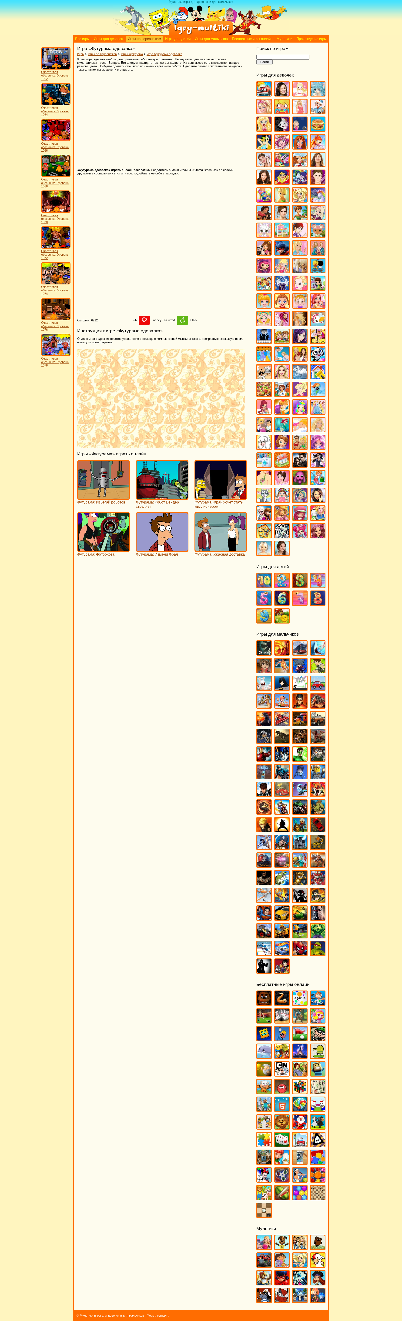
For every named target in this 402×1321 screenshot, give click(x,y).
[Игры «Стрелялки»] (318, 900)
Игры (80, 54)
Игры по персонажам (144, 39)
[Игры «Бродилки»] (300, 1021)
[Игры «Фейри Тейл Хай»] (300, 500)
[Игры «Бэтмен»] (282, 688)
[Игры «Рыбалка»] (282, 883)
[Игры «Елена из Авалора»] (264, 218)
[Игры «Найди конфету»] (300, 1109)
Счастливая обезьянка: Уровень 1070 (55, 218)
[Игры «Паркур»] (264, 847)
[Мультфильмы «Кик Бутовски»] (318, 1265)
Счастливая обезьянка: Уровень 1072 (55, 254)
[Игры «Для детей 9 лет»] (264, 621)
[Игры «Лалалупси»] (318, 235)
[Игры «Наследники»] (300, 341)
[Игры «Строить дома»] (282, 465)
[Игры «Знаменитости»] (282, 218)
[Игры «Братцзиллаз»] (282, 129)
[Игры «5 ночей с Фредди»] (264, 1003)
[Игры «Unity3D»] (264, 653)
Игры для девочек (108, 39)
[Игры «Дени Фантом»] (264, 741)
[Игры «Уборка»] (318, 483)
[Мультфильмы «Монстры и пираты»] (318, 1283)
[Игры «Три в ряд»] (318, 1180)
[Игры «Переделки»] (318, 377)
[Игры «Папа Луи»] (264, 377)
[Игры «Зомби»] (318, 759)
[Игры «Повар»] (282, 394)
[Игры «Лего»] (318, 777)
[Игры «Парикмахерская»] (282, 377)
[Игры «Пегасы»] (300, 377)
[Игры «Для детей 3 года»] (300, 586)
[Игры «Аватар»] (282, 653)
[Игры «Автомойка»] (264, 94)
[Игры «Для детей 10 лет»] (264, 586)
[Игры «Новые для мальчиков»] (300, 830)
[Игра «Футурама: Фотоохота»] (103, 549)
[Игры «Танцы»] (318, 465)
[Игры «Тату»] (264, 483)
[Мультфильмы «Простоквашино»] (282, 1300)
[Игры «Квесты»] (300, 1074)
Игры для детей (178, 39)
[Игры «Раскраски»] (264, 1180)
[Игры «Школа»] (264, 536)
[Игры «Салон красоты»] (300, 430)
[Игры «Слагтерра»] (282, 900)
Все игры (82, 39)
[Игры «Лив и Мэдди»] (318, 253)
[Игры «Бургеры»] (318, 129)
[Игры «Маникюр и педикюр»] (264, 324)
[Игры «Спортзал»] (300, 447)
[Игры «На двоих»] (282, 341)
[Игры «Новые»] (282, 1127)
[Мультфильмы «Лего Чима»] (264, 1283)
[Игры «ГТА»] (318, 724)
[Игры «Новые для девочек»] (318, 341)
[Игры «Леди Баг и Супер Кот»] (282, 253)
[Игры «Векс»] (300, 688)
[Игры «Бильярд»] (264, 1021)
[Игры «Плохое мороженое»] (318, 1145)
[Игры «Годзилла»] (264, 724)
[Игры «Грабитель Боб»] (318, 1039)
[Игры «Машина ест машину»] (282, 794)
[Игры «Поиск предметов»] (264, 1162)
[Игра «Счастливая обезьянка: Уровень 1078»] (55, 355)
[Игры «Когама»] (318, 1074)
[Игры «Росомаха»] (264, 883)
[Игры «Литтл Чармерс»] (264, 271)
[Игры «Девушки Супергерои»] (282, 182)
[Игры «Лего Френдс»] (264, 253)
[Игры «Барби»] (264, 112)
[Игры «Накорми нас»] (318, 812)
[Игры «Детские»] (282, 1056)
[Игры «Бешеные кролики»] (264, 688)
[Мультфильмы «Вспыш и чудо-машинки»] (264, 1265)
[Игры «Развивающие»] (318, 1162)
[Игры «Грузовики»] (300, 724)
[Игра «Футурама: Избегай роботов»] (103, 497)
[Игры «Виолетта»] (264, 165)
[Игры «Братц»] (264, 129)
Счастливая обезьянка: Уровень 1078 (55, 362)
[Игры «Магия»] (282, 288)
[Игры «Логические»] (300, 1092)
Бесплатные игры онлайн (252, 39)
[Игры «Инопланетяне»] (264, 777)
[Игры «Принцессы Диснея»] (318, 412)
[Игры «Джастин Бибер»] (318, 182)
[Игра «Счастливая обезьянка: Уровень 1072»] (55, 247)
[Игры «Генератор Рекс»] (300, 706)
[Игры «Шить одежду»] (318, 518)
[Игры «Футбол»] (300, 936)
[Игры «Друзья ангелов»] (300, 200)
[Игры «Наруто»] (264, 830)
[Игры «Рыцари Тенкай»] (318, 883)
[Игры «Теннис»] (300, 1180)
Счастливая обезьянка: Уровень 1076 (55, 326)
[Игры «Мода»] (300, 324)
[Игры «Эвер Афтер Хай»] (318, 536)
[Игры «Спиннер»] (282, 1180)
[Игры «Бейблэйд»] (300, 671)
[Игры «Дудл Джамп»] (318, 1056)
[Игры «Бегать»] (318, 1003)
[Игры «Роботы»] (300, 865)
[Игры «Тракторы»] (264, 936)
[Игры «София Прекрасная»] (282, 447)
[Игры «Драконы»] (318, 741)
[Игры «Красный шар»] (282, 1092)
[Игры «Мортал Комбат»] (264, 812)
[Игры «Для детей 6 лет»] (282, 603)
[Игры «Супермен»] (264, 918)
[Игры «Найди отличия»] (318, 1109)
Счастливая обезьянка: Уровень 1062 (55, 75)
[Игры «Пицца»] (264, 394)
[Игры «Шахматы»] (318, 1198)
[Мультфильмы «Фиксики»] (318, 1300)
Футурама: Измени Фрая (157, 554)
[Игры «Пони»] (318, 394)
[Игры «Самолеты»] (264, 900)
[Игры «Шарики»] (300, 1198)
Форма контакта (158, 1315)
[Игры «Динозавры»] (282, 741)
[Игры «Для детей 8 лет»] (318, 603)
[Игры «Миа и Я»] (282, 324)
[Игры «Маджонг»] (318, 1092)
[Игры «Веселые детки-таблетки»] (282, 147)
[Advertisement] (144, 120)
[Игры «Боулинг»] (282, 1021)
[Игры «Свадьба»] (318, 430)
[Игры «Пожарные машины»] (282, 865)
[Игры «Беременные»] (300, 112)
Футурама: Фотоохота (95, 554)
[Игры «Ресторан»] (264, 430)
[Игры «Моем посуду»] (318, 324)
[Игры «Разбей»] (300, 1162)
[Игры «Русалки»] (282, 430)
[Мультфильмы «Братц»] (300, 1247)
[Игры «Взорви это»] (318, 1021)
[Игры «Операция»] (282, 359)
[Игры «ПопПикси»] (264, 412)
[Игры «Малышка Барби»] (264, 306)
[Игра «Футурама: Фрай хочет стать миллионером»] (220, 497)
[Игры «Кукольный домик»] (282, 235)
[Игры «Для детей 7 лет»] (300, 603)
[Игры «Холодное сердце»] (264, 518)
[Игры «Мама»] (318, 306)
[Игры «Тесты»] (282, 483)
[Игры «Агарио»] (300, 1003)
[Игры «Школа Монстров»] (282, 536)
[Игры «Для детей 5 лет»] (264, 603)
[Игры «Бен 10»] (318, 671)
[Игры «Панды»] (318, 359)
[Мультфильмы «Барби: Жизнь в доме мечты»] (264, 1247)
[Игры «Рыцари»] (300, 883)
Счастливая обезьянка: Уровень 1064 (55, 111)
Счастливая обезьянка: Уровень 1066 (55, 147)
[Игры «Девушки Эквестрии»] (300, 182)
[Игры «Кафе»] (300, 218)
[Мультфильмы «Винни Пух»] (318, 1247)
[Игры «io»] (282, 1003)
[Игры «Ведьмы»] (264, 147)
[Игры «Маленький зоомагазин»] (318, 288)
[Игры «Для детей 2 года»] (282, 586)
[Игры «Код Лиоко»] (300, 777)
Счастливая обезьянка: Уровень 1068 (55, 183)
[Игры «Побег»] (300, 847)
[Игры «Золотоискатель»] (264, 1074)
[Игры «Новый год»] (300, 1127)
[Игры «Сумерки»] (300, 465)
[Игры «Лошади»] (300, 271)
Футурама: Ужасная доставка (219, 554)
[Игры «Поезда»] (264, 865)
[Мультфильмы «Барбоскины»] (282, 1247)
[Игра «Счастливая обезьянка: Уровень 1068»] (55, 176)
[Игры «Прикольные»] (282, 1162)
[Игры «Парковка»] (318, 830)
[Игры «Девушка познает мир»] (264, 182)
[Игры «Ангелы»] (300, 94)
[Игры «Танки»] (300, 918)
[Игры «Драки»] (300, 741)
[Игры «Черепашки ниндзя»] (318, 953)
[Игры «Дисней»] (300, 1056)
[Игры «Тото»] (300, 483)
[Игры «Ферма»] (264, 1198)
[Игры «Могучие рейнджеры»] (318, 794)
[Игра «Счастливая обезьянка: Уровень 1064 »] (55, 104)
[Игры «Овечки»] (318, 1127)
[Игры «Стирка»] (264, 465)
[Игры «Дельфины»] (264, 1056)
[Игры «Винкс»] (318, 147)
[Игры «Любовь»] (318, 271)
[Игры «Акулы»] (318, 653)
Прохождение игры (311, 39)
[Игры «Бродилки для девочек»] (300, 129)
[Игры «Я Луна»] (282, 553)
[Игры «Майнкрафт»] (264, 1109)
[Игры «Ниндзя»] (282, 830)
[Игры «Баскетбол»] (282, 671)
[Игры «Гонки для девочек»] (282, 165)
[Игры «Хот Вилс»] (282, 953)
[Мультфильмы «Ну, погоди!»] (264, 1300)
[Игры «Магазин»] (264, 288)
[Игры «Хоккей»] (264, 953)
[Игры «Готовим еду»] (300, 165)
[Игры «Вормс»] (282, 706)
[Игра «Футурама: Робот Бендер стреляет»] (162, 497)
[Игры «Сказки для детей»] (282, 621)
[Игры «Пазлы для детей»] (264, 1145)
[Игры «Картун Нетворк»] (282, 1074)
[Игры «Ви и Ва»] (300, 147)
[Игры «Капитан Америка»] (282, 777)
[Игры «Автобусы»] (300, 653)
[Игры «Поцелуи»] (282, 412)
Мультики (284, 39)
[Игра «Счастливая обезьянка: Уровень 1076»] (55, 319)
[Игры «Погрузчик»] (318, 847)
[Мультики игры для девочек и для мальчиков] (201, 34)
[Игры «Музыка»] (264, 341)
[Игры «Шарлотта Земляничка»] (300, 518)
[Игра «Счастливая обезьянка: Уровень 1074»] (55, 283)
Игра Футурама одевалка (164, 54)
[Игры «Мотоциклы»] (282, 812)
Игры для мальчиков (211, 39)
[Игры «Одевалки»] (264, 359)
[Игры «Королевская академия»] (318, 218)
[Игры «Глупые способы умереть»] (282, 1039)
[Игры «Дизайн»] (264, 200)
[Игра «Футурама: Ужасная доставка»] (220, 549)
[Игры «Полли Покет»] (300, 394)
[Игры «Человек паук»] (300, 953)
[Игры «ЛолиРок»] (282, 271)
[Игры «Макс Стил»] (264, 794)
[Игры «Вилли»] (318, 688)
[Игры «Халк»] (318, 936)
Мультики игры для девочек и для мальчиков (112, 1315)
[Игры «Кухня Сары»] (300, 235)
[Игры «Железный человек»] (264, 759)
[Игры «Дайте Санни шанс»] (318, 165)
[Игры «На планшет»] (282, 1109)
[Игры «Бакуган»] (264, 671)
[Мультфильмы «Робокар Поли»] (300, 1300)
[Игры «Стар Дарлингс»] (318, 447)
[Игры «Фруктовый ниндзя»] (282, 1198)
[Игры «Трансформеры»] (282, 936)
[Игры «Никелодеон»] (264, 1127)
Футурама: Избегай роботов (101, 502)
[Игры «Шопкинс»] (300, 536)
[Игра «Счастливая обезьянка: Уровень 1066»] (55, 140)
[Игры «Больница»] (318, 112)
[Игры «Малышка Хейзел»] (300, 306)
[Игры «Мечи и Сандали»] (300, 794)
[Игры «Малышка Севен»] (282, 306)
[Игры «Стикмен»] (300, 900)
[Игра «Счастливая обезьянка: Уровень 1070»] (55, 211)
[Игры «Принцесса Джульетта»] (300, 412)
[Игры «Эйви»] (264, 553)
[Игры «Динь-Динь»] (282, 200)
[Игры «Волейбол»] (264, 706)
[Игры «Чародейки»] (282, 518)
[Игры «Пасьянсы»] (282, 1145)
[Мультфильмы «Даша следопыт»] (282, 1265)
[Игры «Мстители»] (300, 812)
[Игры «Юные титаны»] (282, 971)
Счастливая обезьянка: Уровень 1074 (55, 290)
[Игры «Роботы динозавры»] (318, 865)
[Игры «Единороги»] (318, 200)
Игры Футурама (132, 54)
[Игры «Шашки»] (264, 1215)
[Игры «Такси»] (282, 918)
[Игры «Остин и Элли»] (300, 359)
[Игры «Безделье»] (282, 112)
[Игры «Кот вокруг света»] (264, 1092)
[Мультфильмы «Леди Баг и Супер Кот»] (282, 1283)
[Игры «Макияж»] (300, 288)
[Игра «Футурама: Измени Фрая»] (162, 549)
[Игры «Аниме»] (318, 94)
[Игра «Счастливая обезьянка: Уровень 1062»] (55, 68)
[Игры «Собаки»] (264, 447)
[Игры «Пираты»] (282, 847)
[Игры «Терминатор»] (318, 918)
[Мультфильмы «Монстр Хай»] (300, 1283)
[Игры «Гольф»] (300, 1039)
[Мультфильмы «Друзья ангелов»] (300, 1265)
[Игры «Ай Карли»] (282, 94)
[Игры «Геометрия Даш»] (264, 1039)
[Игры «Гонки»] (282, 724)
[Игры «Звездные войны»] (282, 759)
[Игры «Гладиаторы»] (318, 706)
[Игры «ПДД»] (300, 1145)
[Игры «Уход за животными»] (264, 500)
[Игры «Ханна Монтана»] (318, 500)
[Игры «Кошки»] (264, 235)
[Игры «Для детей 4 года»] (318, 586)
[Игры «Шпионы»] (264, 971)
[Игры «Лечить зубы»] (300, 253)
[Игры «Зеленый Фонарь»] (300, 759)
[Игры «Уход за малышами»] (282, 500)
